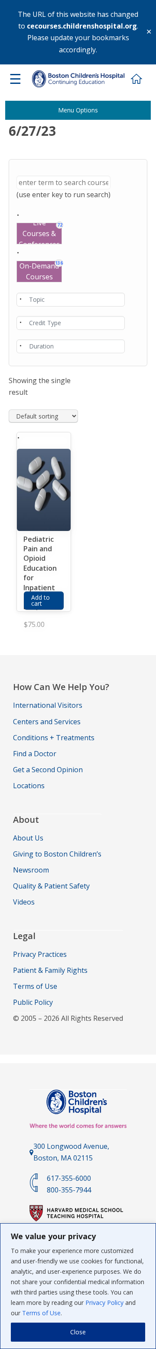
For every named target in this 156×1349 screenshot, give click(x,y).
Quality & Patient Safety (51, 886)
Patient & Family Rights (50, 970)
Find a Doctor (34, 753)
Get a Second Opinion (48, 769)
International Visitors (47, 705)
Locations (29, 785)
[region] (78, 1286)
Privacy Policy (104, 1302)
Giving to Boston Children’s (57, 854)
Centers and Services (47, 721)
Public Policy (33, 1002)
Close (78, 1332)
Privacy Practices (40, 954)
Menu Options (78, 110)
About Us (28, 838)
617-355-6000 (69, 1178)
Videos (24, 902)
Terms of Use (41, 1313)
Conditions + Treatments (53, 737)
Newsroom (31, 870)
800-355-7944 (69, 1190)
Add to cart (40, 600)
